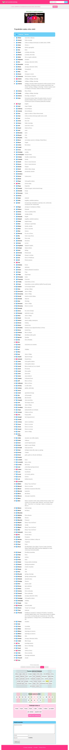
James (19, 363)
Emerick (20, 240)
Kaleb (19, 440)
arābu (24, 673)
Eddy (19, 200)
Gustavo (20, 313)
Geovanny (20, 293)
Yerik (19, 653)
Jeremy (20, 385)
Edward (20, 219)
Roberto (20, 578)
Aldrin (19, 57)
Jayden (20, 378)
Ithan (19, 351)
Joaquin (20, 400)
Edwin (19, 221)
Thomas (20, 612)
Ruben (19, 588)
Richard (20, 576)
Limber (19, 469)
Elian (19, 231)
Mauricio (20, 520)
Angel (19, 103)
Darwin (19, 166)
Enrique (20, 248)
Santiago (20, 598)
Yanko (19, 645)
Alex (19, 62)
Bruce (19, 140)
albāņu (16, 673)
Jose (19, 414)
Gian (19, 301)
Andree (20, 78)
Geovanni (20, 291)
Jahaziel (20, 359)
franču (26, 676)
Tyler (19, 624)
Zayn (19, 660)
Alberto (20, 54)
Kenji (19, 450)
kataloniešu (33, 678)
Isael (19, 347)
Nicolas (20, 539)
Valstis (37, 667)
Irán (19, 342)
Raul (19, 571)
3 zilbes (45, 708)
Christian (20, 152)
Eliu (19, 235)
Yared (19, 648)
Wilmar (19, 631)
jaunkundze (22, 678)
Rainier (19, 564)
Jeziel (19, 392)
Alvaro (19, 74)
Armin (19, 120)
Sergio (19, 603)
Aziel (19, 130)
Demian (20, 171)
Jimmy (19, 397)
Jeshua (20, 388)
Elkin (19, 238)
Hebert (19, 320)
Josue (19, 424)
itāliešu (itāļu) (51, 676)
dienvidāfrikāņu (47, 673)
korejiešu (38, 678)
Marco (19, 493)
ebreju (52, 673)
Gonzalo (20, 308)
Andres (20, 81)
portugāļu (26, 681)
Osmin (19, 552)
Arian (19, 115)
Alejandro (20, 59)
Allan (19, 71)
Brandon (20, 132)
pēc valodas (30, 711)
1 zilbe (35, 708)
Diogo (19, 186)
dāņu (41, 673)
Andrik (19, 93)
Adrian (19, 42)
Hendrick (20, 327)
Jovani (19, 429)
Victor (19, 626)
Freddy (19, 281)
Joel (19, 402)
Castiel (19, 147)
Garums (28, 667)
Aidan (19, 45)
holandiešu (38, 676)
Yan (19, 643)
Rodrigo (20, 581)
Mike (19, 529)
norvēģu (18, 681)
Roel (19, 583)
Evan (19, 267)
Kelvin (19, 445)
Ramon (19, 566)
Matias (19, 517)
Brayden (20, 137)
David (19, 169)
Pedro (19, 559)
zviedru (37, 686)
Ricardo (20, 574)
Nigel (19, 541)
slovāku (35, 681)
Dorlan (19, 195)
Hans (19, 315)
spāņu (47, 681)
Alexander (20, 64)
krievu (42, 678)
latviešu (46, 678)
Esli (19, 260)
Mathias (20, 515)
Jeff (19, 380)
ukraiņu (30, 683)
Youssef (20, 657)
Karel (19, 442)
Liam (19, 467)
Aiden (19, 47)
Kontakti (36, 747)
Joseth (19, 419)
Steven (19, 607)
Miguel (19, 527)
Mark (19, 500)
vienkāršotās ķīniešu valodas (46, 683)
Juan (19, 431)
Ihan (19, 339)
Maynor (20, 525)
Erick (19, 250)
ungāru (34, 683)
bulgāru (34, 673)
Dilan (19, 183)
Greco (19, 310)
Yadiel (19, 640)
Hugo (19, 335)
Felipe (19, 274)
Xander (19, 638)
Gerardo (20, 298)
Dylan (19, 198)
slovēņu (39, 681)
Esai (19, 257)
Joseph (20, 417)
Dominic (20, 188)
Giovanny (20, 306)
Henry (19, 330)
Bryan (19, 142)
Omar (19, 544)
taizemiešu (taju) (20, 683)
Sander (19, 595)
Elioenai (20, 233)
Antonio (20, 111)
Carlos (19, 144)
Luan (19, 471)
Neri (19, 534)
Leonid (19, 464)
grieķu (30, 676)
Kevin (19, 454)
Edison (19, 209)
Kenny (19, 452)
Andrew (20, 83)
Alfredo (20, 69)
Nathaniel (20, 532)
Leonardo (20, 462)
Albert (19, 52)
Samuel (20, 593)
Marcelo (20, 491)
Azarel (19, 128)
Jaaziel (19, 356)
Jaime (19, 361)
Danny (19, 164)
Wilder (19, 628)
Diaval (19, 178)
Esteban (20, 264)
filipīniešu (22, 676)
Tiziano (19, 621)
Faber (19, 272)
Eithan (19, 226)
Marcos (20, 496)
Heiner (19, 325)
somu (43, 681)
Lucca (19, 476)
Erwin (19, 255)
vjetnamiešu (32, 686)
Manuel (19, 486)
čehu (38, 673)
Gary (19, 289)
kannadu (27, 678)
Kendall (20, 447)
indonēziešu (44, 676)
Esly (19, 262)
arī (26, 673)
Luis (19, 479)
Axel (19, 125)
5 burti (25, 708)
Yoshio (19, 655)
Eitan (19, 223)
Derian (19, 176)
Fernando (20, 277)
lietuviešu (51, 678)
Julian (19, 438)
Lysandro (20, 481)
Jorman (20, 412)
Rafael (19, 562)
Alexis (19, 66)
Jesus (19, 390)
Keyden (20, 457)
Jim (19, 395)
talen (42, 667)
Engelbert (20, 245)
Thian (19, 610)
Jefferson (20, 383)
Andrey (20, 91)
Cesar (19, 149)
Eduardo (20, 216)
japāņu (17, 678)
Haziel (19, 318)
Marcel (19, 488)
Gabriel (19, 286)
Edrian (19, 211)
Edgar (19, 206)
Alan (19, 49)
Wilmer (19, 633)
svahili (51, 681)
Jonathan (20, 407)
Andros (20, 95)
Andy (19, 98)
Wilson (19, 636)
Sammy (20, 591)
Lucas (19, 474)
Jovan (19, 426)
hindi (34, 676)
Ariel (19, 118)
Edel (19, 202)
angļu (20, 673)
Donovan (20, 193)
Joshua (20, 421)
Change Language (27, 747)
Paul (19, 557)
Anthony (20, 108)
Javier (19, 376)
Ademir (19, 40)
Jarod (19, 368)
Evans (19, 269)
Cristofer (20, 159)
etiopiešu (17, 676)
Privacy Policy (42, 747)
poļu (22, 681)
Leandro (20, 459)
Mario (19, 498)
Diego (19, 181)
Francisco (20, 279)
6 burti (30, 708)
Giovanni (20, 303)
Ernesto (20, 252)
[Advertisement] (6, 29)
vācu (38, 683)
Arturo (19, 123)
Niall (19, 537)
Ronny (19, 586)
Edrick (19, 214)
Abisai (19, 37)
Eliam (19, 228)
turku (26, 683)
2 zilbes (40, 708)
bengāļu (30, 673)
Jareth (19, 366)
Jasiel (19, 371)
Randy (19, 569)
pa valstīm (51, 708)
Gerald (19, 296)
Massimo (20, 512)
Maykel (19, 522)
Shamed (20, 605)
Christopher (21, 154)
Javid (19, 373)
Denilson (20, 173)
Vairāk (46, 667)
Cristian (20, 157)
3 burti (16, 708)
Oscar (19, 546)
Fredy (19, 284)
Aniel (19, 106)
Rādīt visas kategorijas (34, 715)
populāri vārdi (38, 711)
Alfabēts (23, 667)
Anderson (20, 76)
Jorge (19, 409)
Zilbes (33, 667)
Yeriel (19, 650)
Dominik (20, 190)
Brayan (19, 135)
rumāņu (31, 681)
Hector (19, 322)
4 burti (21, 708)
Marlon (19, 508)
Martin (19, 510)
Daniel (19, 161)
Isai (19, 349)
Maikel (19, 483)
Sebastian (20, 600)
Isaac (19, 344)
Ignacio (20, 337)
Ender (19, 243)
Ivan (19, 354)
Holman (20, 332)
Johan (19, 405)
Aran (19, 113)
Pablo (19, 554)
